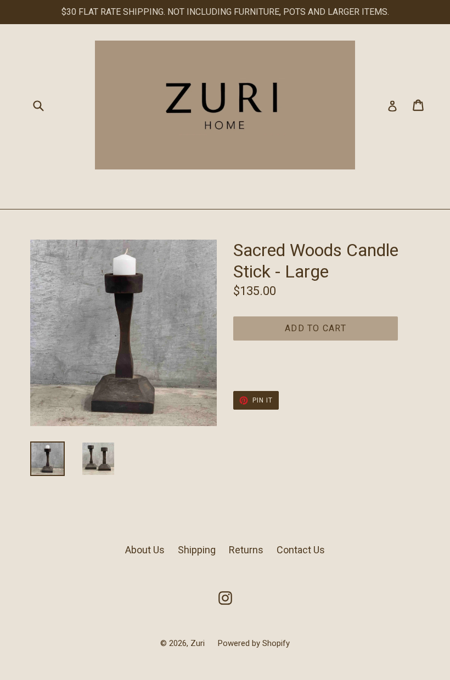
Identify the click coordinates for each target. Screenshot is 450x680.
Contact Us (301, 550)
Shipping (197, 550)
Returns (246, 550)
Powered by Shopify (254, 643)
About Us (145, 550)
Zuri (198, 643)
